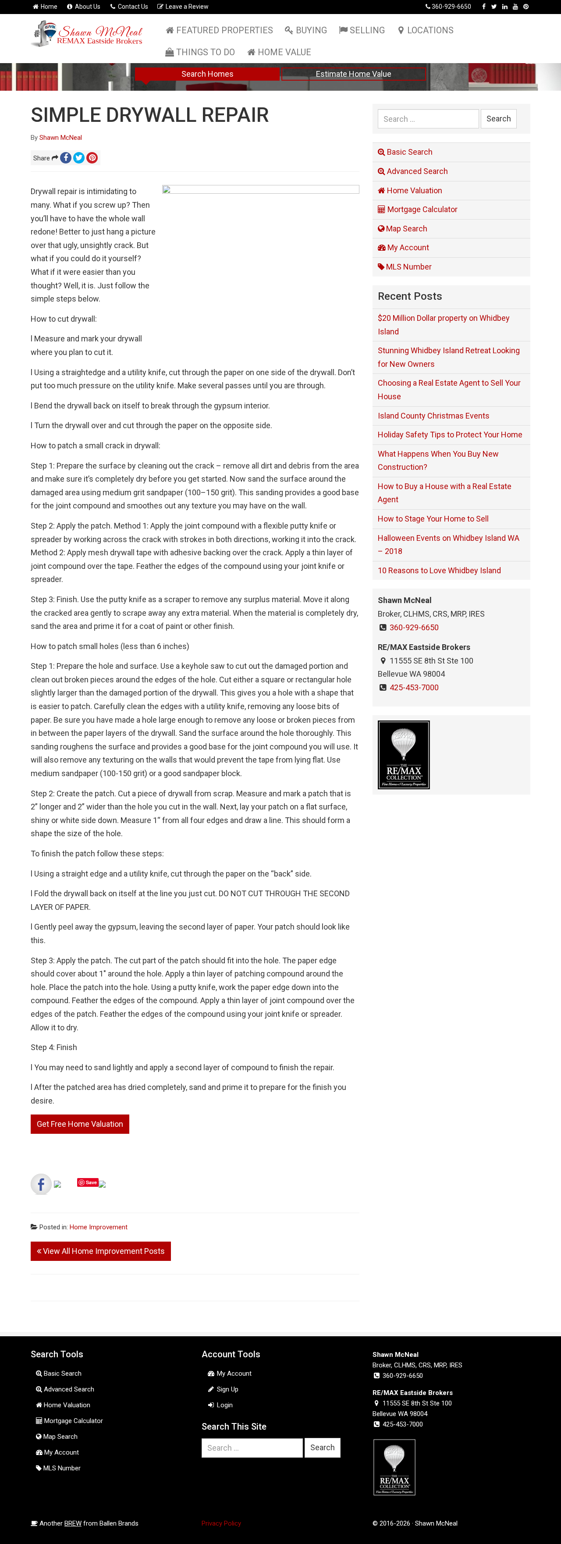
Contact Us (132, 6)
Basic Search (409, 151)
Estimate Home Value (353, 73)
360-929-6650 (451, 6)
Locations (430, 30)
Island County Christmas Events (434, 415)
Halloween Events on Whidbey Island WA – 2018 (448, 544)
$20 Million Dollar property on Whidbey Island (444, 324)
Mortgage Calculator (422, 209)
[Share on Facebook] (41, 1184)
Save (91, 1182)
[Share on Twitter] (64, 1191)
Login (224, 1405)
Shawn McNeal (60, 138)
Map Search (405, 228)
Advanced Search (416, 171)
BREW (73, 1523)
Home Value (284, 52)
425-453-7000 (414, 687)
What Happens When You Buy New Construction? (438, 460)
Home (48, 6)
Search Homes (207, 73)
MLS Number (408, 266)
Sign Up (226, 1389)
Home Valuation (413, 190)
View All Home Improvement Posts (103, 1251)
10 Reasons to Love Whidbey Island (439, 570)
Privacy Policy (221, 1523)
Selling (367, 30)
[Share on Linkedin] (109, 1191)
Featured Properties (224, 30)
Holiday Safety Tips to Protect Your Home (450, 434)
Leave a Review (186, 6)
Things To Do (205, 52)
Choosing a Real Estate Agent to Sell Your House (449, 389)
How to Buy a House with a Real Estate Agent (444, 493)
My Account (407, 247)
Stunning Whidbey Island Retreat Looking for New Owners (449, 357)
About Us (87, 6)
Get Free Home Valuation (80, 1124)
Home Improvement (99, 1227)
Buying (311, 30)
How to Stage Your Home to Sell (433, 518)
